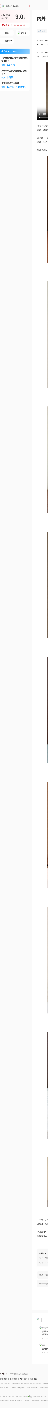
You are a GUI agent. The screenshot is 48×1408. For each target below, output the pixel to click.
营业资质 (33, 1379)
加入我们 (23, 1379)
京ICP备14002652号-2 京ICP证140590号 (14, 1396)
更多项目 (14, 51)
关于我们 (3, 1379)
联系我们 (13, 1379)
